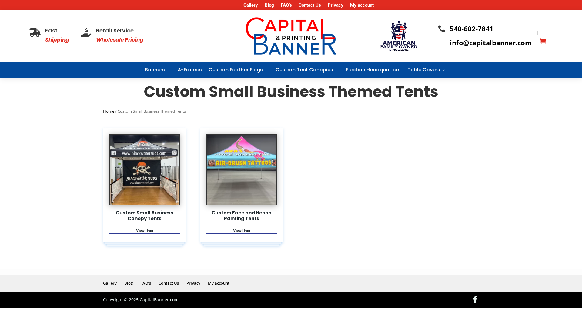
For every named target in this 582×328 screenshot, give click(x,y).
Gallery (250, 5)
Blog (269, 5)
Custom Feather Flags (236, 69)
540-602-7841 (471, 28)
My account (362, 5)
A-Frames (190, 69)
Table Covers (423, 69)
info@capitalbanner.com (491, 42)
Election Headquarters (373, 69)
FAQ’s (286, 5)
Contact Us (310, 5)
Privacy (335, 5)
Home (108, 111)
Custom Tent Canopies (304, 69)
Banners (155, 69)
